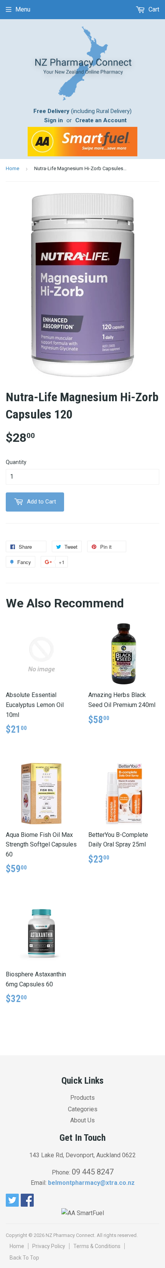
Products (82, 1097)
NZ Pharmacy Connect (70, 1235)
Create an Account (101, 120)
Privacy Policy (48, 1246)
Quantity (16, 462)
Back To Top (24, 1258)
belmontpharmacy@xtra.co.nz (91, 1182)
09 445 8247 (93, 1171)
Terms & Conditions (96, 1246)
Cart (153, 9)
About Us (82, 1120)
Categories (82, 1109)
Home (12, 168)
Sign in (53, 120)
